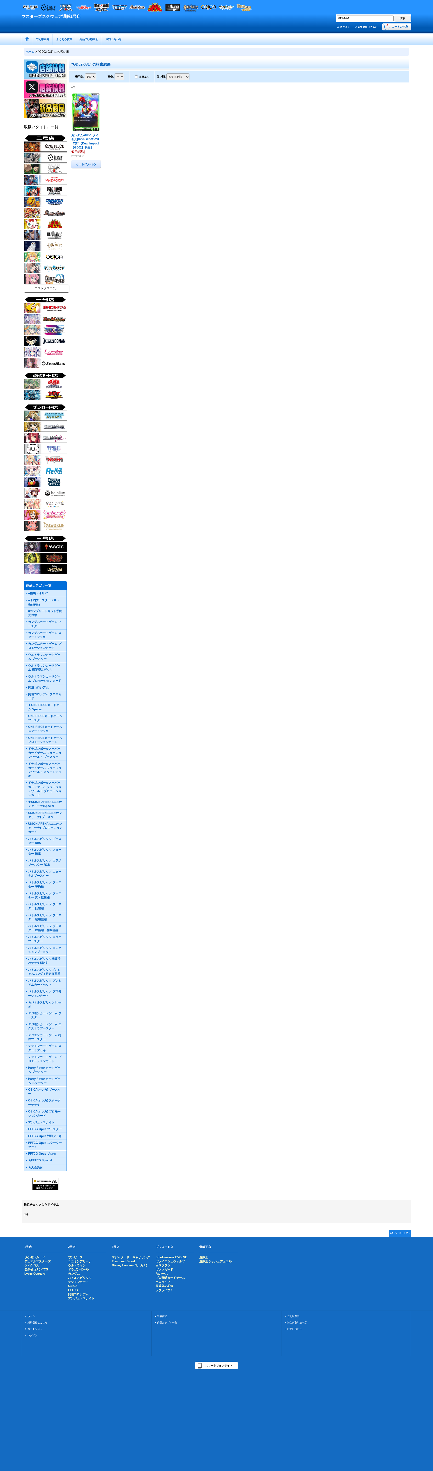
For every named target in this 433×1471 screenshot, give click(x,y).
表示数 (79, 76)
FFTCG (73, 1290)
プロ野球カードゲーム (170, 1277)
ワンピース (75, 1257)
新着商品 (162, 1316)
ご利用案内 (293, 1316)
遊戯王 (203, 1257)
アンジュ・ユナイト (81, 1298)
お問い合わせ (294, 1328)
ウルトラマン (77, 1265)
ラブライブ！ (164, 1290)
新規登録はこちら (368, 27)
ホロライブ (163, 1282)
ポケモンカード (34, 1257)
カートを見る (35, 1328)
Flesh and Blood (123, 1261)
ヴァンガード (164, 1269)
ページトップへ (402, 1233)
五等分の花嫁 (164, 1286)
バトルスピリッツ (80, 1277)
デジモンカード (78, 1282)
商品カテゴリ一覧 (167, 1322)
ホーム (31, 1316)
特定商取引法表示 (297, 1322)
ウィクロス (31, 1265)
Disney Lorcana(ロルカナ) (129, 1265)
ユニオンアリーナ (80, 1261)
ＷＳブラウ (163, 1265)
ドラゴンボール (78, 1269)
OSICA (72, 1286)
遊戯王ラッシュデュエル (215, 1261)
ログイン (345, 27)
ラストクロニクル (46, 288)
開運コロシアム (78, 1294)
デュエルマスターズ (37, 1261)
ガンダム (74, 1273)
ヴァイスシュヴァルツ (170, 1261)
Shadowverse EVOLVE (171, 1257)
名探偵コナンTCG (36, 1269)
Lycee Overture (34, 1273)
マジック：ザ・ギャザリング (131, 1257)
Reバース (162, 1273)
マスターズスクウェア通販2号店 (51, 16)
